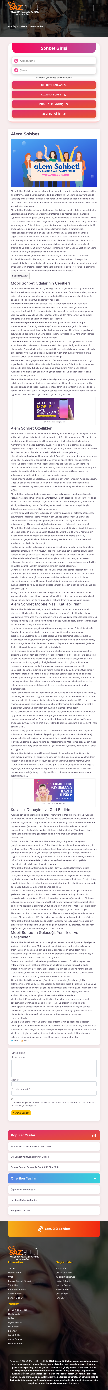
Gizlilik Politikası (64, 1272)
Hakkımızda (14, 1314)
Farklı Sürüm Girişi (52, 104)
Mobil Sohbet (14, 1272)
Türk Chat (60, 1298)
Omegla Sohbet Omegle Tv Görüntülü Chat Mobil (35, 1167)
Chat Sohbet (62, 1293)
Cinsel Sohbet (15, 1339)
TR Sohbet (13, 1285)
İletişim (11, 1318)
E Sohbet (12, 1331)
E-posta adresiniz (20, 1089)
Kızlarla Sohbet (52, 94)
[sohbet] (24, 8)
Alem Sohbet (17, 210)
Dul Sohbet (13, 1326)
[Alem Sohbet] (54, 163)
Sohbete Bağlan (52, 85)
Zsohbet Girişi (52, 113)
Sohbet (11, 1268)
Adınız (15, 1080)
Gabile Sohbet (15, 1293)
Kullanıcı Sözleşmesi (65, 1276)
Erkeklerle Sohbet (17, 1289)
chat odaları (35, 860)
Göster (25, 276)
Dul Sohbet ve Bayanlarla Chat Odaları (30, 1156)
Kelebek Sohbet (16, 1343)
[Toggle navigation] (96, 8)
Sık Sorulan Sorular (17, 1309)
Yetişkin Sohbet (63, 1285)
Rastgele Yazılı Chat (21, 1210)
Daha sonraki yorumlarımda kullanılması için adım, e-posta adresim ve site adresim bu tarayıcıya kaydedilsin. (52, 1104)
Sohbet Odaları (15, 1298)
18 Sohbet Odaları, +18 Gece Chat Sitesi (31, 1146)
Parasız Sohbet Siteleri (19, 1281)
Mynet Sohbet (15, 1322)
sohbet (21, 505)
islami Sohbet (15, 1335)
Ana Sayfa (61, 1268)
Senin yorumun (18, 1057)
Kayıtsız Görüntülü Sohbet (24, 1200)
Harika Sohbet (63, 1281)
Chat (10, 1276)
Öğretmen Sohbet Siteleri (23, 1189)
